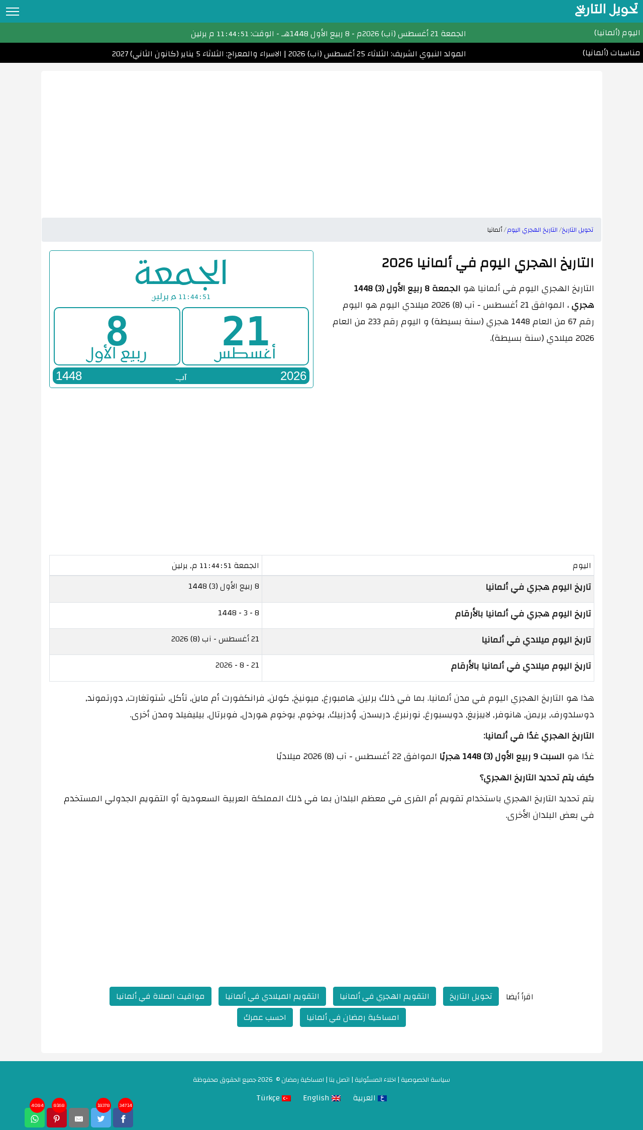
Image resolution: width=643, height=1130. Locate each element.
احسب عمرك (265, 1017)
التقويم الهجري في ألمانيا (385, 996)
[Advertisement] (321, 141)
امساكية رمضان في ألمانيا (352, 1017)
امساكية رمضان (302, 1080)
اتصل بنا (339, 1080)
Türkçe (269, 1097)
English (317, 1097)
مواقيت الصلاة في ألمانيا (160, 996)
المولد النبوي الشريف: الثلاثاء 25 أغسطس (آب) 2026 (376, 53)
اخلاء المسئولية (375, 1080)
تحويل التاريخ (471, 996)
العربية (365, 1097)
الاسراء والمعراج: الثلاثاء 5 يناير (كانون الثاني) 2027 (197, 53)
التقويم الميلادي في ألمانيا (272, 996)
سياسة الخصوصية (425, 1080)
